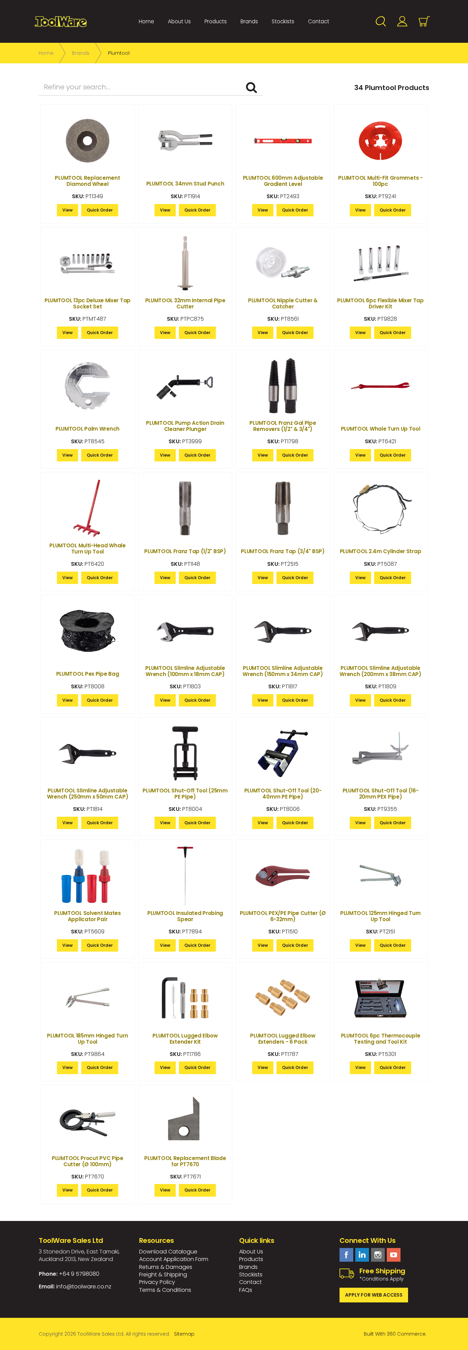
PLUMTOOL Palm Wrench (88, 428)
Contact (318, 21)
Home (146, 21)
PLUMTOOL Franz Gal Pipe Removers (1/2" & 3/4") (282, 426)
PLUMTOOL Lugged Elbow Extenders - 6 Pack (283, 1038)
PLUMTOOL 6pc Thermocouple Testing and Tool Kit (380, 1038)
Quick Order (100, 210)
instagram (378, 1255)
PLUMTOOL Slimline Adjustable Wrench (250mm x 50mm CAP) (87, 793)
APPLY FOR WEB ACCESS (374, 1294)
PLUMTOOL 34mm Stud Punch (185, 183)
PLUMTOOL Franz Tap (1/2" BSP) (185, 551)
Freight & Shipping (163, 1274)
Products (216, 21)
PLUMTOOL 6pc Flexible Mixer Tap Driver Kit (380, 303)
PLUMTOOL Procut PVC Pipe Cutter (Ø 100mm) (87, 1161)
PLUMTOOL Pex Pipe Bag (87, 673)
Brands (249, 21)
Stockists (283, 21)
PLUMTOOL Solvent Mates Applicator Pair (87, 916)
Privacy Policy (157, 1282)
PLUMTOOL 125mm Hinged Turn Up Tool (380, 916)
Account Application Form (173, 1259)
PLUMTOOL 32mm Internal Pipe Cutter (185, 303)
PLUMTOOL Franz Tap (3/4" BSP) (282, 551)
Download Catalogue (168, 1252)
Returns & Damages (165, 1267)
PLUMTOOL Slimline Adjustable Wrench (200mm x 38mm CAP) (380, 671)
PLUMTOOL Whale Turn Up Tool (380, 428)
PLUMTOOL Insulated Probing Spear (185, 916)
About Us (179, 21)
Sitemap (184, 1333)
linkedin (362, 1255)
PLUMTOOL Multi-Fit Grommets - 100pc (380, 181)
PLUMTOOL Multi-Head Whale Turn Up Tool (87, 548)
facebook (346, 1255)
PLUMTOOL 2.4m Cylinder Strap (380, 551)
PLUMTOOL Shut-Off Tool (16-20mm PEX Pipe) (381, 793)
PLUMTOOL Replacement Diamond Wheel (87, 181)
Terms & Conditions (165, 1290)
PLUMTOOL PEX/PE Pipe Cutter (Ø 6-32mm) (283, 916)
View (67, 210)
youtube (394, 1255)
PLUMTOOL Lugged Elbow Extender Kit (185, 1038)
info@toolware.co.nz (83, 1286)
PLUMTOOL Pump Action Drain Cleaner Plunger (185, 426)
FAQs (245, 1290)
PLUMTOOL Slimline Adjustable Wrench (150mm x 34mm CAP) (283, 671)
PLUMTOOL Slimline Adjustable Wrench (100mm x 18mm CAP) (185, 671)
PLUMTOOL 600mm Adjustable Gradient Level (283, 181)
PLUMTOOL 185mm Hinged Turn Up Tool (87, 1038)
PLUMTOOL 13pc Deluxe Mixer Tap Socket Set (88, 303)
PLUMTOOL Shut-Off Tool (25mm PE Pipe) (185, 793)
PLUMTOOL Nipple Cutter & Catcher (283, 303)
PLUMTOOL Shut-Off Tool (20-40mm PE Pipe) (283, 793)
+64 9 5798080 (79, 1274)
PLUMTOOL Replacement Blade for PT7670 (185, 1161)
